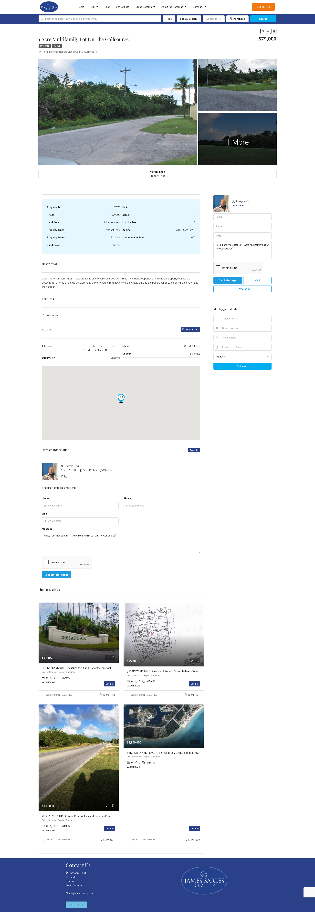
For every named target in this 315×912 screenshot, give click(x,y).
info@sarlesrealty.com (81, 893)
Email (45, 513)
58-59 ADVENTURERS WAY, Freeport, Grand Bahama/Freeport (79, 816)
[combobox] (214, 18)
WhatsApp (109, 470)
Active (56, 46)
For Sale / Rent (189, 18)
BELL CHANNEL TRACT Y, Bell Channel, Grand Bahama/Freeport (166, 752)
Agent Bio (194, 450)
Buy (93, 6)
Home (81, 6)
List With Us (122, 6)
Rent (107, 6)
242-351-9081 (71, 470)
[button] (121, 398)
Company (198, 6)
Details (109, 683)
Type (169, 18)
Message (47, 528)
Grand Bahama (144, 6)
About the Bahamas (172, 6)
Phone (127, 498)
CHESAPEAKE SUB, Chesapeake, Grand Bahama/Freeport (76, 668)
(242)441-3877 (90, 470)
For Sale (44, 46)
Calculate (242, 366)
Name (45, 498)
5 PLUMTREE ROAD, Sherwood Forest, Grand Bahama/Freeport (165, 671)
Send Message (227, 280)
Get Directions (192, 329)
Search (263, 18)
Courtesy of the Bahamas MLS (59, 695)
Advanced (239, 18)
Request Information (56, 574)
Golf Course (52, 315)
